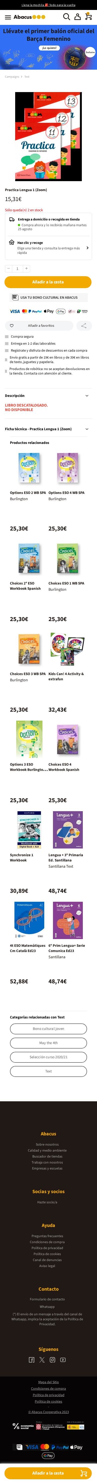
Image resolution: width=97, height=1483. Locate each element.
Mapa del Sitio (48, 1382)
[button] (77, 17)
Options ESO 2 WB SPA (28, 492)
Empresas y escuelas (47, 1168)
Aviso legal (47, 1266)
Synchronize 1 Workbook (21, 857)
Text (26, 77)
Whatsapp (47, 1306)
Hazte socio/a (47, 1202)
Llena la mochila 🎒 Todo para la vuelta (48, 5)
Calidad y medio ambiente (47, 1150)
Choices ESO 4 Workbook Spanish (63, 767)
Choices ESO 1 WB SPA (66, 583)
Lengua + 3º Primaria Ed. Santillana (65, 857)
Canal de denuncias (47, 1260)
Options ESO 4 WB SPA (66, 492)
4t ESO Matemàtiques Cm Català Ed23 (28, 948)
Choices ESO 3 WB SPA (28, 674)
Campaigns (12, 77)
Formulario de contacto (47, 1299)
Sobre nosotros (47, 1144)
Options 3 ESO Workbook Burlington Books (27, 770)
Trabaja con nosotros (47, 1162)
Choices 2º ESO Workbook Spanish (25, 586)
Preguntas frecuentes (47, 1236)
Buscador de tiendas (47, 1156)
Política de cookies (47, 1254)
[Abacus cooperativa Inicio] (30, 19)
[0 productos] (88, 19)
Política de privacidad (47, 1248)
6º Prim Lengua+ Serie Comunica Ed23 (66, 948)
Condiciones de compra (47, 1242)
